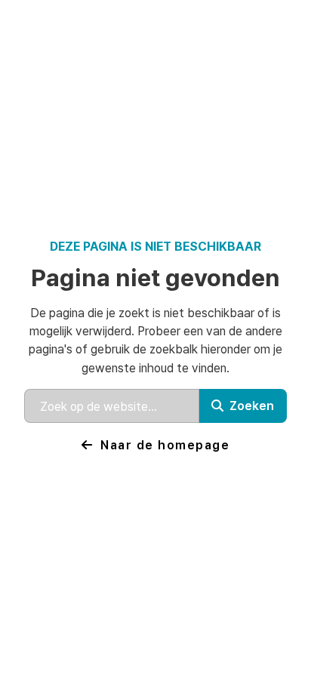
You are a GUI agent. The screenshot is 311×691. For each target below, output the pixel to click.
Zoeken (251, 405)
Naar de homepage (164, 444)
